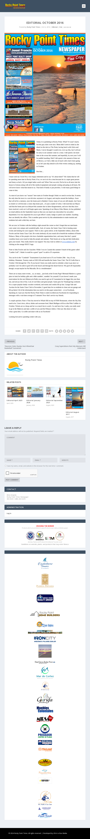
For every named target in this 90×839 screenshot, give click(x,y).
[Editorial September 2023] (55, 392)
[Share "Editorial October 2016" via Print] (46, 331)
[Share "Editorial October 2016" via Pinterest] (42, 331)
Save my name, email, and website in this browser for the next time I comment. (35, 466)
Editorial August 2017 (72, 413)
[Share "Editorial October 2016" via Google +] (33, 331)
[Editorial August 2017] (74, 398)
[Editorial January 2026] (35, 392)
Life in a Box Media (60, 833)
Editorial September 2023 (54, 401)
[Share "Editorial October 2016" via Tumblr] (38, 331)
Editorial (55, 27)
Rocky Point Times (33, 27)
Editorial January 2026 (33, 401)
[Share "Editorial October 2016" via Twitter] (29, 331)
